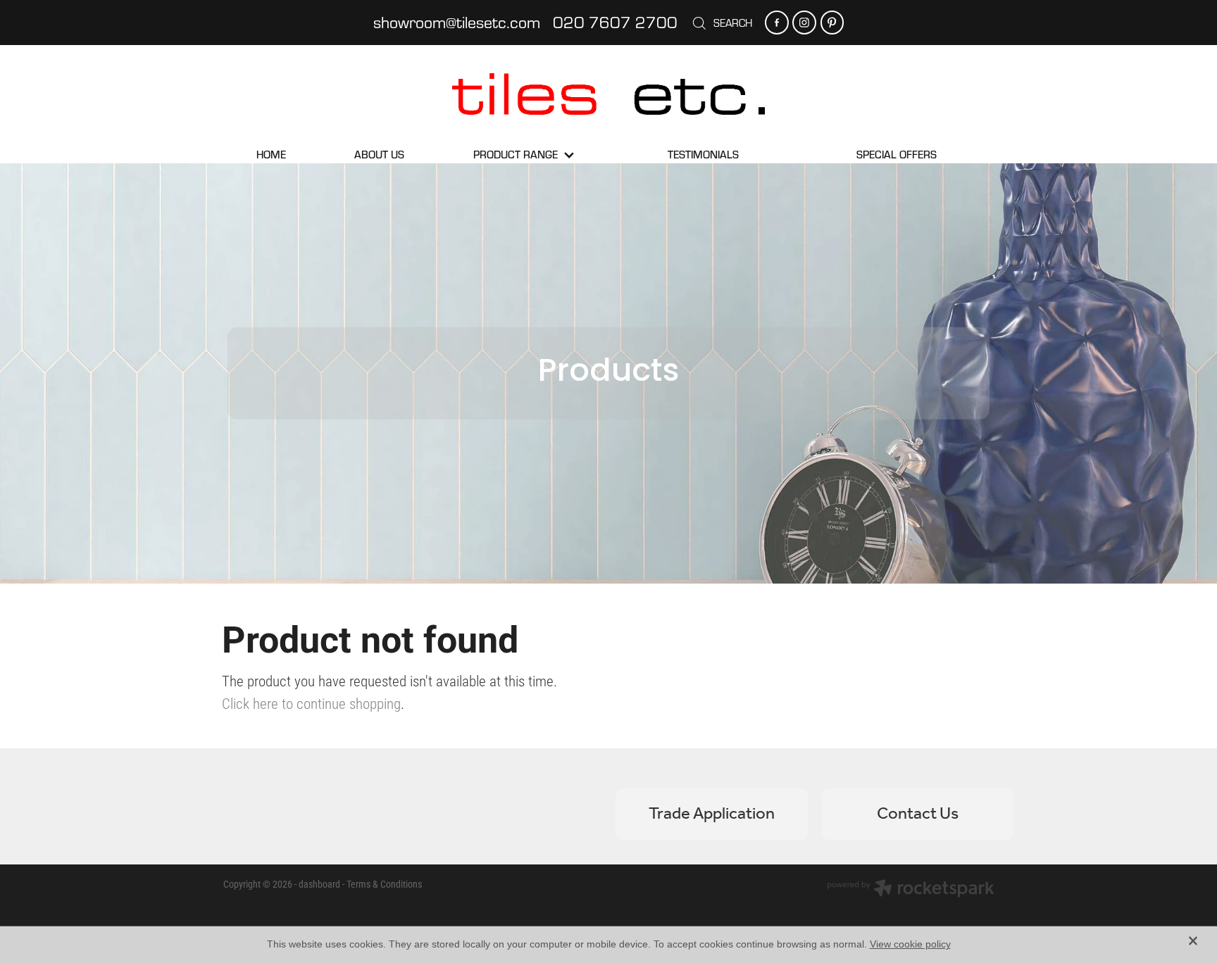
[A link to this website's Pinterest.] (832, 22)
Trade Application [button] (712, 814)
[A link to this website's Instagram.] (804, 22)
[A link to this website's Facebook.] (776, 22)
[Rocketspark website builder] (910, 890)
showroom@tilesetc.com (456, 21)
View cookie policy (910, 944)
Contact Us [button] (918, 814)
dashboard (319, 883)
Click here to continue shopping (311, 703)
